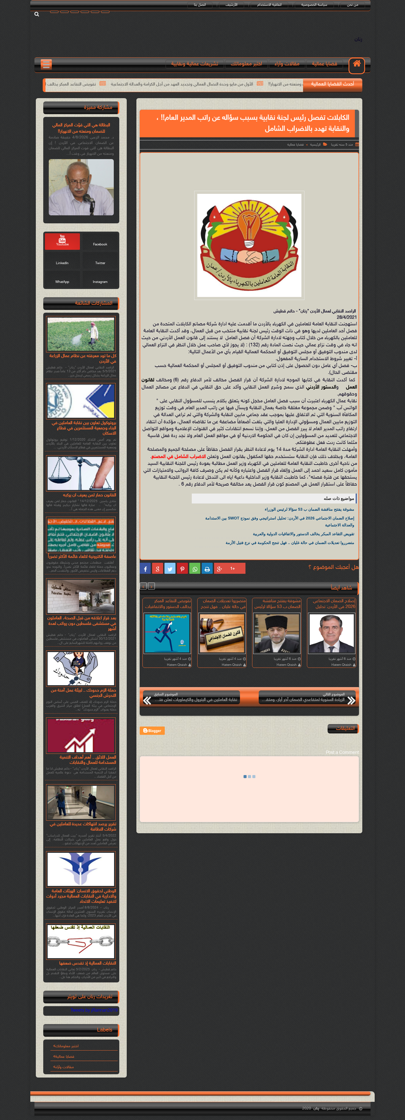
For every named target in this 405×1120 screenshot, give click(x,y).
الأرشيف (231, 5)
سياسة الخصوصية (314, 5)
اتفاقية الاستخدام (269, 5)
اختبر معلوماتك (246, 64)
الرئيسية (315, 145)
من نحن (352, 5)
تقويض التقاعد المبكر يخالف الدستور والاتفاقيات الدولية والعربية (113, 84)
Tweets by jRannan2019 (94, 1010)
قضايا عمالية (324, 64)
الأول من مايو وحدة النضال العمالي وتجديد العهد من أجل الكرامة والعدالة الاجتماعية (254, 84)
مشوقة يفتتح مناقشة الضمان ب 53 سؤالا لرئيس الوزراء (309, 509)
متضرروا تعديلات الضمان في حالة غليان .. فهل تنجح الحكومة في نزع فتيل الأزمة (290, 542)
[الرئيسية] (357, 66)
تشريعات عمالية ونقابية (194, 64)
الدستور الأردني (321, 387)
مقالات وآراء (287, 64)
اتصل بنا (200, 5)
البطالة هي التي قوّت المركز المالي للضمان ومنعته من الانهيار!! (81, 128)
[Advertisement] (249, 170)
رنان (358, 39)
